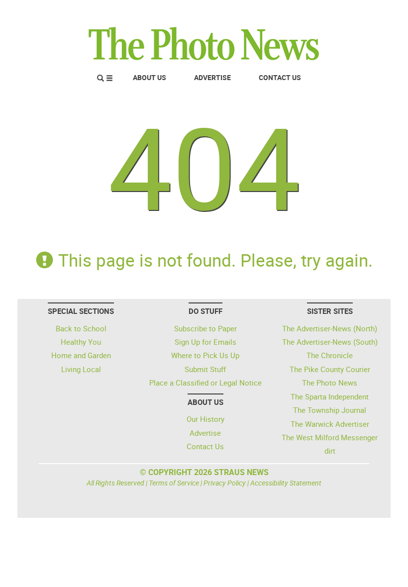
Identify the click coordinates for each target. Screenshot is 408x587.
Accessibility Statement (285, 483)
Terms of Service (174, 483)
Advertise (212, 77)
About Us (149, 77)
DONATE (363, 11)
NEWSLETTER (307, 11)
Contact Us (280, 77)
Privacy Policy (225, 483)
